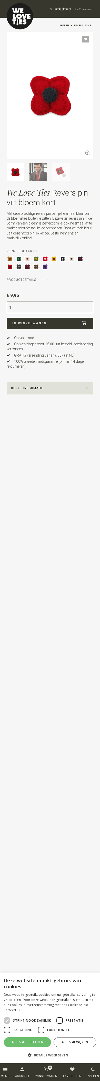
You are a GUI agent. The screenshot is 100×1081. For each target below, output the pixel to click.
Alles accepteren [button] (27, 1042)
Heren (64, 25)
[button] (50, 388)
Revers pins (82, 25)
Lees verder (13, 1010)
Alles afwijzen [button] (75, 1042)
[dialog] (50, 1017)
